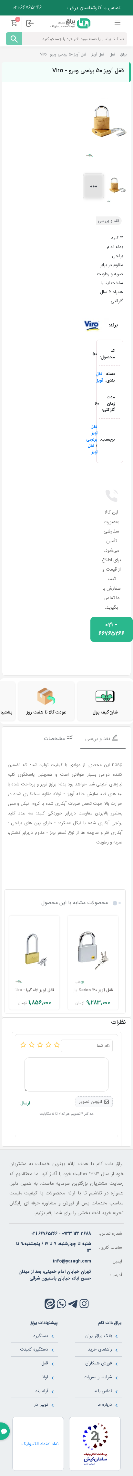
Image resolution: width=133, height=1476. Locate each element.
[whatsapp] (61, 1303)
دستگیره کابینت (34, 1349)
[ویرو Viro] (91, 324)
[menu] (118, 22)
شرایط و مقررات (98, 1377)
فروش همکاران (98, 1363)
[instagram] (84, 1303)
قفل (44, 1363)
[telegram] (72, 1303)
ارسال (25, 1103)
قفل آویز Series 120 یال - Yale (86, 990)
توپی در (41, 1404)
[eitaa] (50, 1304)
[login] (29, 23)
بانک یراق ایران (98, 1335)
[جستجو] (14, 38)
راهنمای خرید (100, 1349)
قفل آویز (99, 377)
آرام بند (41, 1390)
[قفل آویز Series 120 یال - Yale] (93, 952)
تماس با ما (103, 1390)
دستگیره (40, 1335)
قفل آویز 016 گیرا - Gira (34, 990)
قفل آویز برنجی (91, 433)
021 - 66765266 (111, 629)
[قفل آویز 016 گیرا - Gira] (34, 952)
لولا (45, 1377)
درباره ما (104, 1404)
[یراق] (69, 22)
